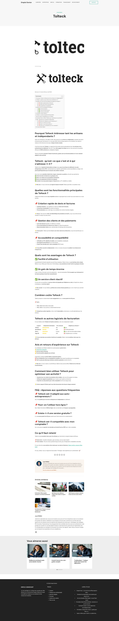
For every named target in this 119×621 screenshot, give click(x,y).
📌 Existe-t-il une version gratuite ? (45, 124)
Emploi (52, 2)
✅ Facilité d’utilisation (42, 108)
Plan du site (52, 600)
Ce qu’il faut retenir (41, 127)
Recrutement (76, 2)
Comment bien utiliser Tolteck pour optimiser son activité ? (49, 118)
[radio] (55, 455)
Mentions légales (53, 594)
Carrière (38, 2)
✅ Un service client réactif (44, 111)
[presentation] (37, 550)
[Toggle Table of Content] (61, 96)
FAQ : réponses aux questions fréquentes (45, 119)
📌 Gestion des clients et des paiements (46, 104)
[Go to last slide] (29, 556)
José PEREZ (49, 92)
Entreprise (45, 2)
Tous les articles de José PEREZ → (50, 470)
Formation (59, 2)
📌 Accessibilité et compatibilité (45, 105)
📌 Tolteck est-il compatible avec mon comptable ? (48, 125)
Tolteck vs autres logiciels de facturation (45, 115)
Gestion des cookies (54, 598)
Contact (94, 2)
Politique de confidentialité (55, 592)
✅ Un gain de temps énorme (44, 110)
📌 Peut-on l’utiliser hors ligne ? (45, 122)
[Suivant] (90, 556)
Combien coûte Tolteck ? (42, 113)
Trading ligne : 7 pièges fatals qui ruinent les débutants (81, 561)
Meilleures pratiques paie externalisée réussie (36, 561)
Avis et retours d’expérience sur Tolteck (44, 116)
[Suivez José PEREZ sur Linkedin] (36, 532)
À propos (51, 596)
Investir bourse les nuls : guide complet (59, 561)
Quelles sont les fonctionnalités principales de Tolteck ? (48, 101)
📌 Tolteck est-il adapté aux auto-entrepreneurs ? (47, 121)
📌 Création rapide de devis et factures (45, 103)
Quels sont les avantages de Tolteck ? (45, 107)
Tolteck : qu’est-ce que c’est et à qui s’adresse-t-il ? (47, 99)
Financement (67, 2)
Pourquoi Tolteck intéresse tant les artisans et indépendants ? (49, 98)
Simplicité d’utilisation (41, 349)
